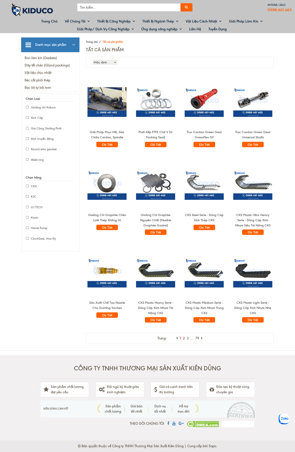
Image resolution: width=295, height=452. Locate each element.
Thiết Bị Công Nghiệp (114, 21)
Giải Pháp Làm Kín (243, 21)
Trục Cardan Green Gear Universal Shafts (253, 134)
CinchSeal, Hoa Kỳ (43, 239)
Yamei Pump (38, 228)
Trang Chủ (49, 21)
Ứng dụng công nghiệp (159, 29)
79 (197, 338)
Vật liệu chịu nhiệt (38, 73)
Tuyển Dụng (217, 29)
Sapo (212, 446)
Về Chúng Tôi (75, 21)
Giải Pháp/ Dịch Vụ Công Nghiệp (103, 29)
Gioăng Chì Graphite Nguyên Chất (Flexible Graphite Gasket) (155, 220)
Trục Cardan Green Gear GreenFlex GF (204, 134)
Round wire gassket (43, 149)
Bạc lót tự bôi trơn (38, 88)
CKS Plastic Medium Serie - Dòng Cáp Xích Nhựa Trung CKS (204, 308)
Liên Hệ (195, 29)
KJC (33, 197)
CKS (33, 186)
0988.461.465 (280, 9)
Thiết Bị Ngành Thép (158, 21)
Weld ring (37, 160)
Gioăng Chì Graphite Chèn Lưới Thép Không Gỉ (107, 217)
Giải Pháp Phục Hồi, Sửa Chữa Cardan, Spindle (107, 134)
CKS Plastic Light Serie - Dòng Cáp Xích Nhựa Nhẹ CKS (252, 308)
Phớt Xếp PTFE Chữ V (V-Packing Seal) (155, 134)
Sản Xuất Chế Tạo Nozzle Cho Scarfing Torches (107, 305)
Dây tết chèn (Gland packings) (47, 65)
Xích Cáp (36, 118)
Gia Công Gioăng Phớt (45, 128)
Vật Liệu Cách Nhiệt (201, 21)
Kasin (34, 218)
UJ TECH (36, 207)
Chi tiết (107, 144)
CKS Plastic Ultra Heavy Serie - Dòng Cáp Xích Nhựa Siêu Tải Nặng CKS (253, 220)
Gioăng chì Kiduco (43, 107)
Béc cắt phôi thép (37, 80)
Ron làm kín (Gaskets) (41, 58)
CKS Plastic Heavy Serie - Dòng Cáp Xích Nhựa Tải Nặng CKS (155, 308)
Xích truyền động (42, 139)
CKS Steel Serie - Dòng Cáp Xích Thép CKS (204, 217)
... (192, 338)
